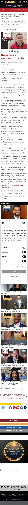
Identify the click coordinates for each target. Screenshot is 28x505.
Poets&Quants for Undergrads (10, 487)
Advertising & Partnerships (19, 494)
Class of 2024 (4, 389)
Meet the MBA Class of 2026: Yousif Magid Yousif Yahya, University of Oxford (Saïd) (12, 328)
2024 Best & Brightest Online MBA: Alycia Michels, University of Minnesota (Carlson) (8, 397)
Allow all (14, 271)
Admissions (16, 10)
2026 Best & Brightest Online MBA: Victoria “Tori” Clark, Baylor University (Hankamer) (12, 364)
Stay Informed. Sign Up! (10, 404)
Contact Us (12, 495)
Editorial (5, 495)
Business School (20, 388)
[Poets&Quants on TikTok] (25, 407)
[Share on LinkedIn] (10, 29)
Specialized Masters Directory (14, 424)
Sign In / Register (20, 495)
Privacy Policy (22, 493)
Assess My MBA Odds (14, 434)
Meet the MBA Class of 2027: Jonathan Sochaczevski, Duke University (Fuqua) (11, 310)
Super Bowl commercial (12, 91)
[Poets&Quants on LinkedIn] (21, 407)
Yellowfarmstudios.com (17, 499)
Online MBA (12, 389)
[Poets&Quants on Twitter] (3, 407)
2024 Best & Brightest (11, 388)
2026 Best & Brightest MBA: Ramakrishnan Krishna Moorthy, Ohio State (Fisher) (12, 220)
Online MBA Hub (14, 420)
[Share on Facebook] (2, 29)
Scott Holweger (19, 389)
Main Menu (9, 10)
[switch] (24, 252)
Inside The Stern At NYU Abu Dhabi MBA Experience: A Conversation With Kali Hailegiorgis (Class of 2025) (12, 383)
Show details (20, 266)
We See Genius (16, 489)
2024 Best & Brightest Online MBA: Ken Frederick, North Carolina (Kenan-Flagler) (19, 397)
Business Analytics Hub (14, 427)
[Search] (26, 411)
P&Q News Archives (13, 493)
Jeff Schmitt (6, 27)
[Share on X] (5, 29)
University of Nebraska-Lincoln (12, 56)
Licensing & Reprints (5, 494)
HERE (6, 198)
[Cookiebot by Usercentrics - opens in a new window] (20, 223)
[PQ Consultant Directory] (14, 473)
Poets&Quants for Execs (19, 486)
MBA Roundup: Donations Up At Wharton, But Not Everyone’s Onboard (13, 346)
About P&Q (3, 493)
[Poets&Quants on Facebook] (10, 407)
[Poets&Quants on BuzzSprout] (6, 407)
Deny (14, 280)
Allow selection (14, 276)
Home (2, 10)
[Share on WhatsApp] (13, 29)
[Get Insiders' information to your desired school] (14, 451)
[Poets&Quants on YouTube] (17, 407)
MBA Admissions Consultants (14, 430)
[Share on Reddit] (16, 29)
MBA (9, 389)
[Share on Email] (8, 29)
